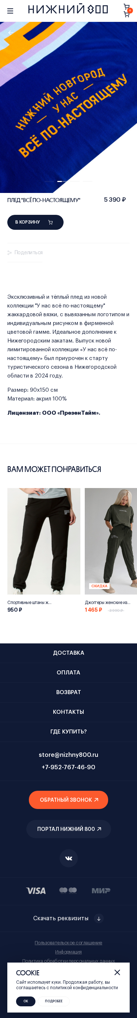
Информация (68, 951)
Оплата (68, 673)
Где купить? (68, 732)
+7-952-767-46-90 (68, 767)
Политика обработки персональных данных (68, 961)
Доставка (68, 653)
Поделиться (28, 252)
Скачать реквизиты (60, 918)
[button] (49, 181)
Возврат (68, 692)
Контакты (68, 712)
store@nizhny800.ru (68, 755)
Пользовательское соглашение (68, 942)
